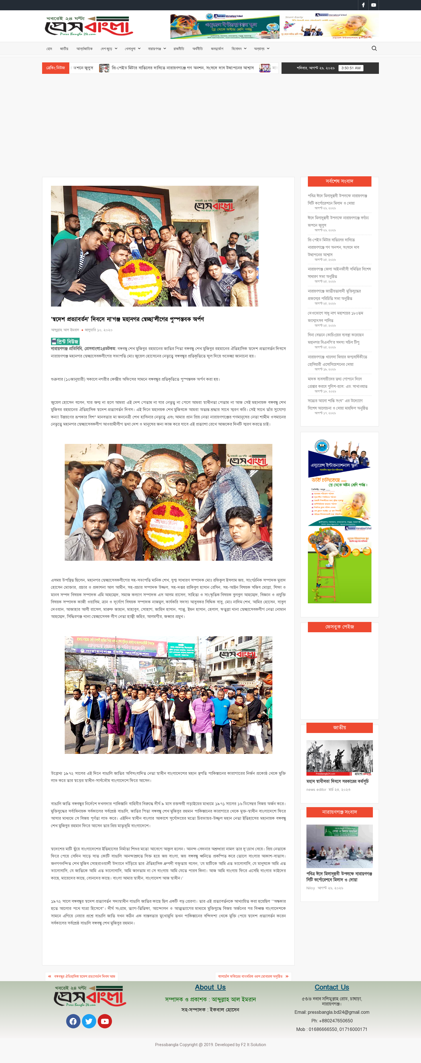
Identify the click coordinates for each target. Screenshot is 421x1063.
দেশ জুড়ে (106, 48)
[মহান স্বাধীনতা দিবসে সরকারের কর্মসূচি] (339, 757)
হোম (49, 48)
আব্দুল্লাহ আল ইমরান (65, 330)
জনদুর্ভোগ (217, 48)
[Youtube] (105, 1021)
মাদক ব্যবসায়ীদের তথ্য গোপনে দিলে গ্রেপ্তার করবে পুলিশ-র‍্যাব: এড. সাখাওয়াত (337, 383)
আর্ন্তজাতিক (84, 48)
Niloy (310, 888)
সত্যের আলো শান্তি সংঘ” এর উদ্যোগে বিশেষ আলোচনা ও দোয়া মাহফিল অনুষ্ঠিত (338, 404)
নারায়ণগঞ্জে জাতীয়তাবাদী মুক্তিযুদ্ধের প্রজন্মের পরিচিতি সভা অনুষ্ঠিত (334, 295)
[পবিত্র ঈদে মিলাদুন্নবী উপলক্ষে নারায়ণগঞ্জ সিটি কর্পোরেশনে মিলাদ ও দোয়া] (339, 846)
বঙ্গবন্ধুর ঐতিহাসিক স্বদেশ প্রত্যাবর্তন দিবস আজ (84, 977)
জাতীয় (64, 48)
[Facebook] (73, 1021)
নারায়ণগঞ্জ (154, 48)
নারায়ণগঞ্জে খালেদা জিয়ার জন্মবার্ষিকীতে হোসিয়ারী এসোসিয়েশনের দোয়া (337, 361)
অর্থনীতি (197, 48)
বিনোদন (236, 48)
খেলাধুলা (130, 48)
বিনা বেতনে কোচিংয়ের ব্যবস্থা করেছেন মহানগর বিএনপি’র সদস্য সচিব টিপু (336, 339)
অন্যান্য (259, 48)
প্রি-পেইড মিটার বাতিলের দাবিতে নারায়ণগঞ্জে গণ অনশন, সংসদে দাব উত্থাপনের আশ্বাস (137, 67)
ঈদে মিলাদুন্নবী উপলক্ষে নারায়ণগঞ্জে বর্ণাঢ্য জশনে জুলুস (338, 222)
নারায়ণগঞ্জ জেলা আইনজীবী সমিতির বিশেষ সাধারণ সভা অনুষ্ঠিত (339, 273)
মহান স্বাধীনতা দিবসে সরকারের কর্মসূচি (337, 781)
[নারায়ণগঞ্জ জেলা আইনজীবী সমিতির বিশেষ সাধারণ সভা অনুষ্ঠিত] (219, 67)
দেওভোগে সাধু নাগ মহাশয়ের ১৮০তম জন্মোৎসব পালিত (335, 317)
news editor (316, 789)
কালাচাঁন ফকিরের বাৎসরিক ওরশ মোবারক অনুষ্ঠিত (250, 977)
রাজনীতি (179, 48)
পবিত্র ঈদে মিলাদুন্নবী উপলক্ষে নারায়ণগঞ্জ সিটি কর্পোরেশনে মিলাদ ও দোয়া (337, 199)
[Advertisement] (210, 125)
